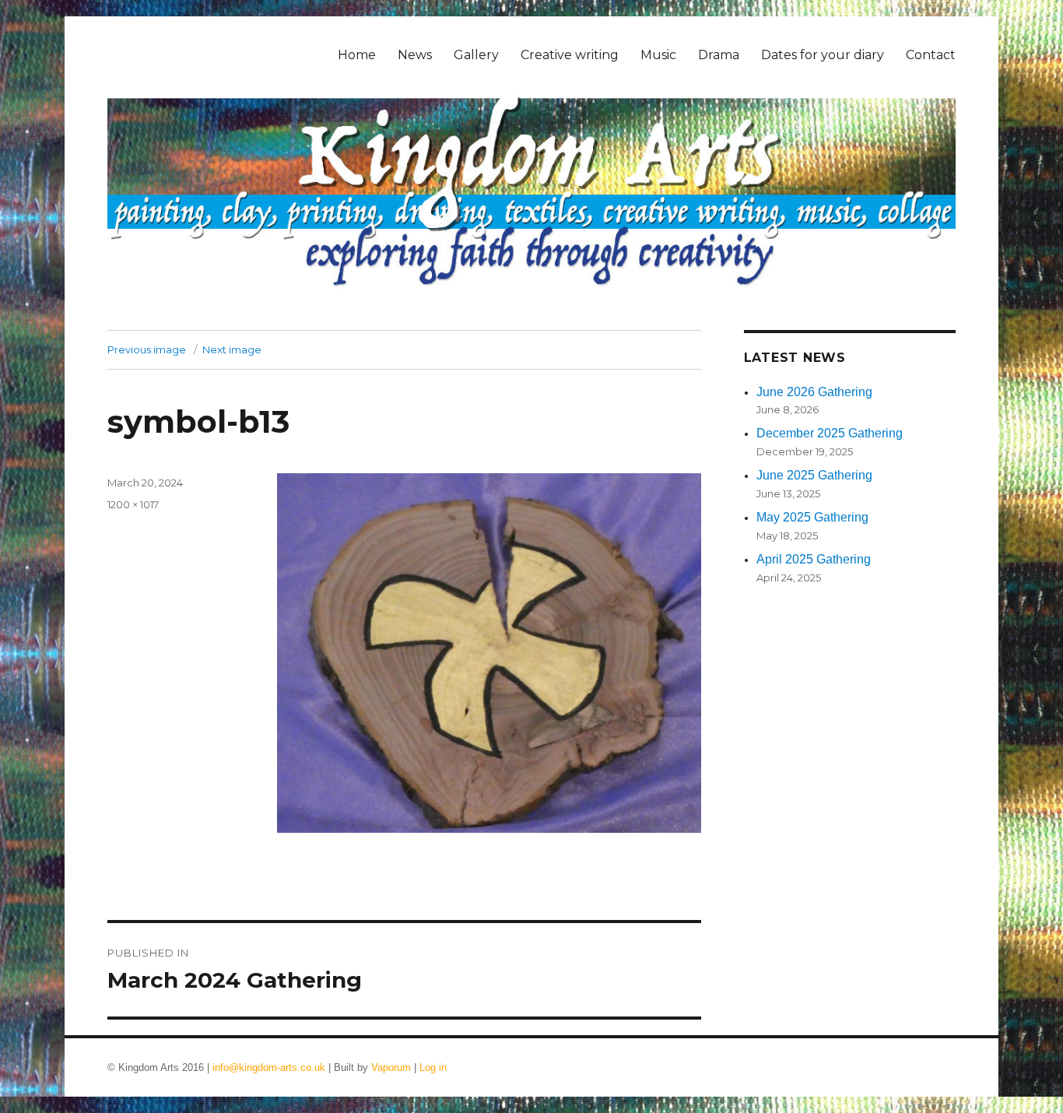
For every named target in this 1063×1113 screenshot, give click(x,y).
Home (357, 54)
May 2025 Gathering (812, 517)
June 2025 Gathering (814, 475)
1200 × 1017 (133, 504)
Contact (931, 54)
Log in (433, 1067)
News (415, 54)
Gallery (476, 54)
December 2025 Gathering (829, 433)
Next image (231, 349)
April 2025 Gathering (813, 559)
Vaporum (391, 1067)
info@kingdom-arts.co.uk (268, 1067)
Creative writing (570, 54)
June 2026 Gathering (814, 392)
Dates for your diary (822, 54)
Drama (718, 54)
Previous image (146, 349)
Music (658, 54)
